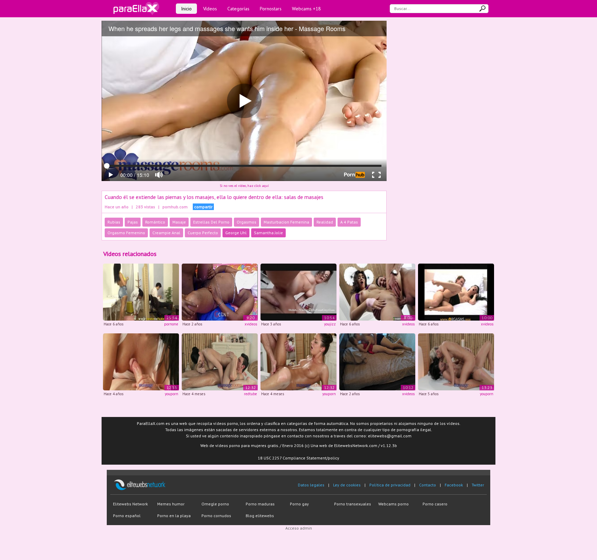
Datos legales (311, 484)
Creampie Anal (166, 232)
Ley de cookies (347, 484)
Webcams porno (393, 503)
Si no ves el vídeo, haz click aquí (244, 185)
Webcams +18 (306, 9)
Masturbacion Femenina (286, 222)
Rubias (113, 222)
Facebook (454, 484)
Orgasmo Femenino (126, 232)
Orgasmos (246, 222)
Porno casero (435, 503)
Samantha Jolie (268, 232)
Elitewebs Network (130, 503)
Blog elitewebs (260, 515)
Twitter (478, 484)
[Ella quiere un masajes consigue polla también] (141, 291)
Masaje (179, 222)
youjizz (330, 324)
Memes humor (170, 503)
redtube (250, 393)
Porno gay (299, 503)
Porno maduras (260, 503)
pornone (171, 324)
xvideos (251, 324)
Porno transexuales (352, 503)
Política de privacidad (389, 484)
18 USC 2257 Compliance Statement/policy (298, 458)
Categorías (238, 9)
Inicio (186, 9)
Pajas (132, 222)
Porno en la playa (174, 515)
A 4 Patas (349, 222)
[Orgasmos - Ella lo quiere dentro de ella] (456, 291)
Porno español (127, 515)
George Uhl (236, 232)
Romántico (155, 222)
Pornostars (271, 9)
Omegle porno (215, 503)
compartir (203, 206)
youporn (171, 393)
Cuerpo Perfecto (203, 232)
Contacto (427, 484)
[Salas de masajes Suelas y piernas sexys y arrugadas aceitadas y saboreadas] (220, 361)
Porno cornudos (216, 515)
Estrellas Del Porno (211, 222)
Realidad (324, 222)
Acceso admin (298, 528)
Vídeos (210, 9)
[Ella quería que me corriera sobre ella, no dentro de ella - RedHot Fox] (377, 361)
